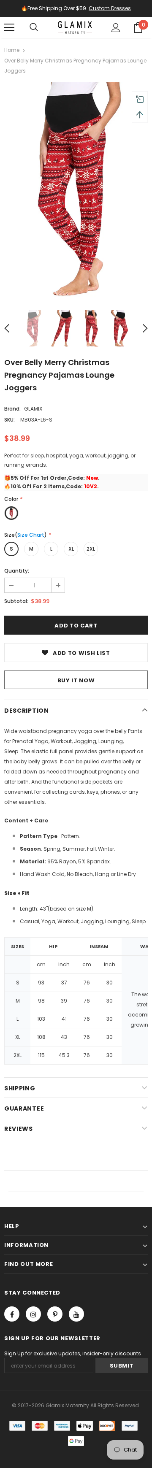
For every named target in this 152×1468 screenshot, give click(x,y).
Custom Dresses (110, 8)
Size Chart (30, 534)
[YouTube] (76, 1314)
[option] (76, 189)
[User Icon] (115, 27)
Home (11, 50)
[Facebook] (11, 1314)
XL (71, 548)
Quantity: (16, 570)
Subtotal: (16, 601)
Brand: (12, 408)
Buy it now (76, 680)
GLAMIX (33, 408)
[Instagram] (33, 1314)
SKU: (9, 419)
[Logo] (75, 27)
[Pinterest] (54, 1314)
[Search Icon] (34, 27)
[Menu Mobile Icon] (9, 27)
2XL (91, 548)
